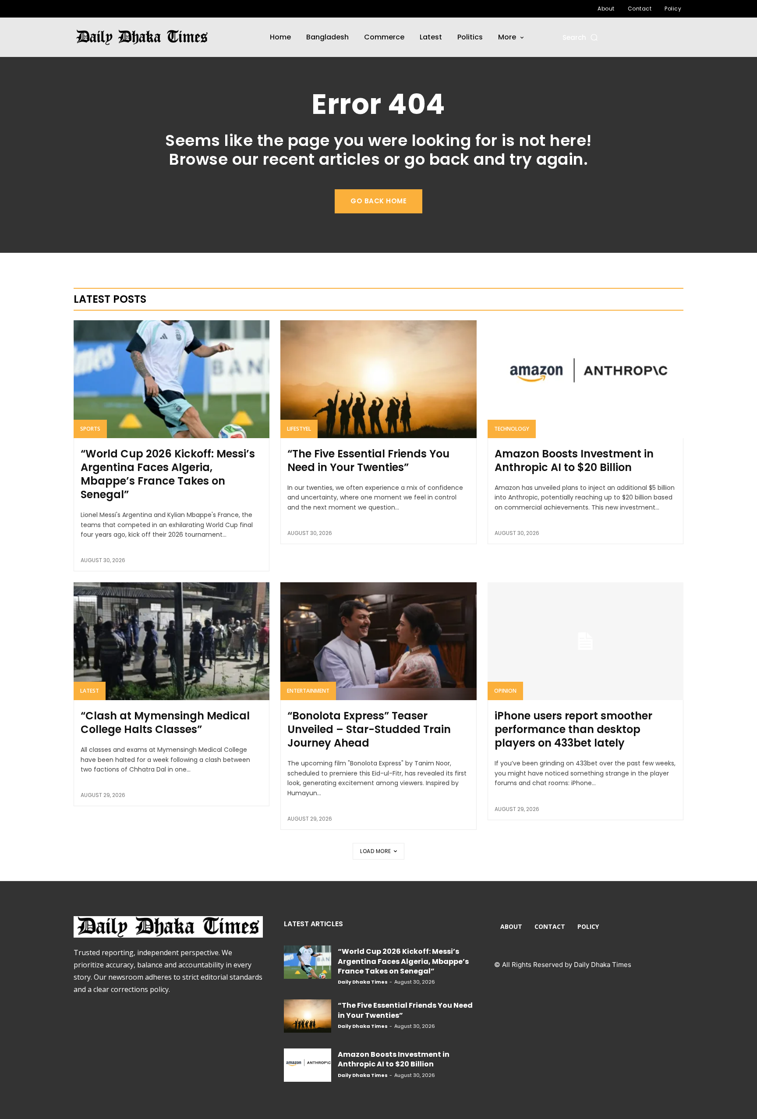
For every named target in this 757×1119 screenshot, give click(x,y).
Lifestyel (299, 428)
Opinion (505, 690)
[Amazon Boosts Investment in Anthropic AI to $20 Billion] (585, 379)
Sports (90, 428)
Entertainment (308, 690)
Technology (511, 428)
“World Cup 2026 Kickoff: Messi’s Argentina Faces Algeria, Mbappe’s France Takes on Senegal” (168, 474)
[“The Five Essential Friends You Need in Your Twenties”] (378, 379)
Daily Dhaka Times (363, 981)
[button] (580, 37)
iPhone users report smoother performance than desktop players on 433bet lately (573, 729)
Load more (375, 851)
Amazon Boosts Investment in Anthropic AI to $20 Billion (574, 460)
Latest (89, 690)
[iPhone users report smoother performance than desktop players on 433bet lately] (585, 641)
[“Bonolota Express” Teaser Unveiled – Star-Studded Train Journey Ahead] (378, 641)
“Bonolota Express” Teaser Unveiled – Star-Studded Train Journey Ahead (369, 729)
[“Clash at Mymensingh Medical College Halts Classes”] (171, 641)
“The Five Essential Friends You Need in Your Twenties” (368, 460)
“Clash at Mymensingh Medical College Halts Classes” (165, 722)
